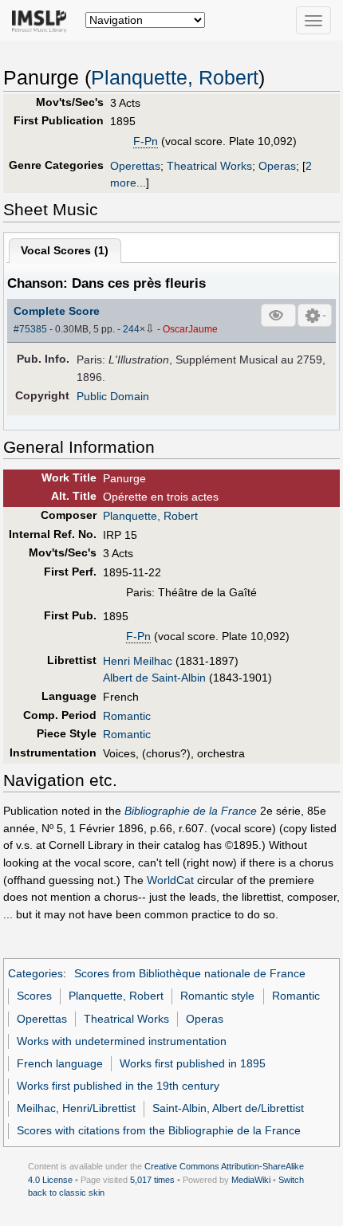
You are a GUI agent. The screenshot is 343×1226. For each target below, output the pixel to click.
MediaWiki (250, 1180)
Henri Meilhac (137, 660)
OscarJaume (190, 329)
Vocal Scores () (64, 250)
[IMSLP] (42, 20)
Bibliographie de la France (190, 810)
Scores (34, 995)
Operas (277, 165)
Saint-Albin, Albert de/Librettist (228, 1108)
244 (131, 329)
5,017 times (152, 1180)
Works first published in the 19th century (118, 1085)
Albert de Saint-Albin (154, 677)
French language (60, 1063)
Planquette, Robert (174, 77)
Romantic (127, 715)
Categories (35, 973)
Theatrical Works (209, 165)
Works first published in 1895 (193, 1063)
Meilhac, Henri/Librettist (76, 1108)
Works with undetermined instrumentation (122, 1041)
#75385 (30, 329)
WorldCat (170, 880)
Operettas (135, 165)
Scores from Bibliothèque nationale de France (190, 973)
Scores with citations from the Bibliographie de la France (159, 1130)
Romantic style (217, 995)
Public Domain (113, 396)
